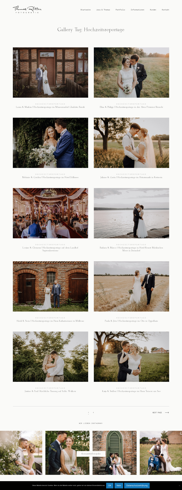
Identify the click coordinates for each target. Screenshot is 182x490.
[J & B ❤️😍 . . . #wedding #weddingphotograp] (67, 453)
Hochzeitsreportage (50, 104)
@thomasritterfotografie (91, 454)
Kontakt (165, 10)
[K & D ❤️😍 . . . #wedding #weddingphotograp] (115, 453)
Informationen (137, 10)
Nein (119, 485)
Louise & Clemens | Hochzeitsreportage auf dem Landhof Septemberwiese (50, 221)
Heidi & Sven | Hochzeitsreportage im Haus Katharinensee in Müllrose (50, 293)
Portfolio (120, 10)
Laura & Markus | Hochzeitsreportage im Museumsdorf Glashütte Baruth (50, 80)
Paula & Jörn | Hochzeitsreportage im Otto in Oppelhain (131, 293)
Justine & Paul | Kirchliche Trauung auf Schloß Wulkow (50, 364)
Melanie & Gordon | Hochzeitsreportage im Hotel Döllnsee (50, 150)
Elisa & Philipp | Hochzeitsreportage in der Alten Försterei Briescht (131, 80)
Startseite (85, 10)
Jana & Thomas (103, 10)
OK (109, 485)
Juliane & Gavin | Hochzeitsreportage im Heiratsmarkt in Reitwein (131, 150)
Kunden (153, 10)
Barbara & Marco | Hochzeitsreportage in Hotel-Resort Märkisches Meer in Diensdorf (131, 221)
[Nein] (179, 486)
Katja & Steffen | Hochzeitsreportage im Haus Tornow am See (131, 364)
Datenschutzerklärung (137, 485)
